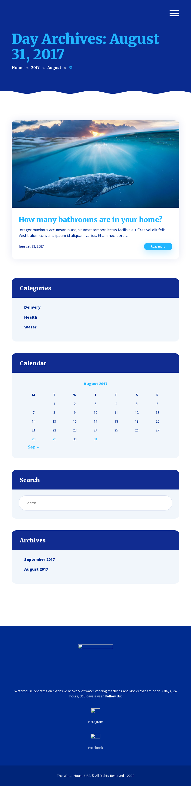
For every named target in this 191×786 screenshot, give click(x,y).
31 (95, 439)
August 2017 (36, 569)
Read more (158, 246)
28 (33, 439)
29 (54, 439)
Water (30, 327)
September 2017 (39, 559)
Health (30, 317)
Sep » (33, 447)
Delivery (32, 307)
